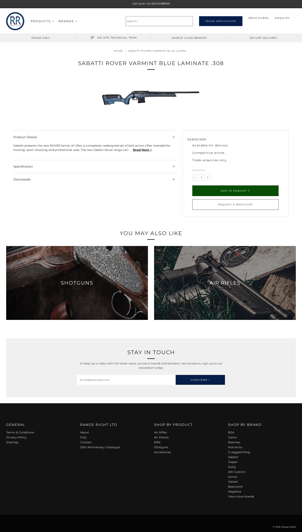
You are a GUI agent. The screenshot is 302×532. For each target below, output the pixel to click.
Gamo (232, 437)
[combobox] (159, 21)
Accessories (162, 452)
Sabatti (233, 457)
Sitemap (12, 442)
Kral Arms (235, 447)
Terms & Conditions (20, 432)
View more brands (241, 496)
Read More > (142, 150)
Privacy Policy (16, 437)
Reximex (234, 442)
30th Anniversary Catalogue (100, 447)
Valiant (233, 482)
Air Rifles (160, 432)
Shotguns (161, 447)
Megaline (234, 491)
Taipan (232, 462)
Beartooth (235, 486)
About (84, 432)
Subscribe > (200, 379)
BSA (231, 432)
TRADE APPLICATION (220, 21)
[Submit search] (190, 21)
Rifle (157, 442)
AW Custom (237, 472)
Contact (86, 442)
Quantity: (199, 170)
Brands (66, 21)
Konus (232, 477)
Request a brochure (235, 204)
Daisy (232, 467)
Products (41, 21)
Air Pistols (161, 437)
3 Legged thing (239, 452)
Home (118, 50)
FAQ (83, 437)
